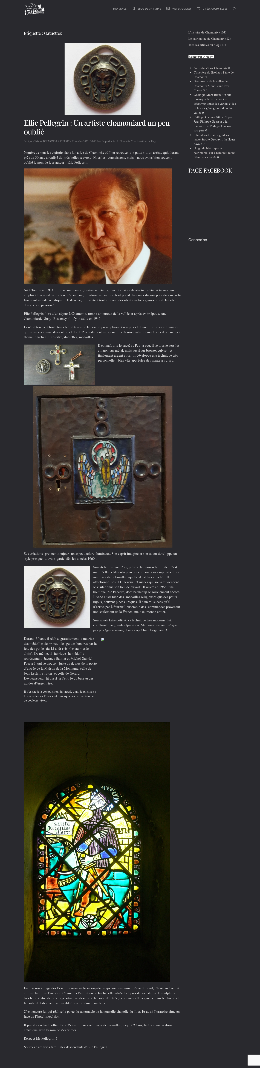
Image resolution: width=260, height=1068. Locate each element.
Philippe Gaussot (204, 117)
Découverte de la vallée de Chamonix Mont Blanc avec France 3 (211, 85)
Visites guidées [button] (182, 8)
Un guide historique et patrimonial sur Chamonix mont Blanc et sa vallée (214, 152)
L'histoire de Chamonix (203, 32)
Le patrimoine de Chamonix (116, 141)
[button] (234, 9)
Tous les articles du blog (143, 141)
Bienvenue (119, 8)
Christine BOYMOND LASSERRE (51, 141)
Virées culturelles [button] (215, 8)
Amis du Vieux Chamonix (210, 68)
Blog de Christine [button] (149, 8)
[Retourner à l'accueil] (34, 9)
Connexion (197, 239)
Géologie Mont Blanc (207, 94)
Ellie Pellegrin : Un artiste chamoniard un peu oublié (97, 127)
